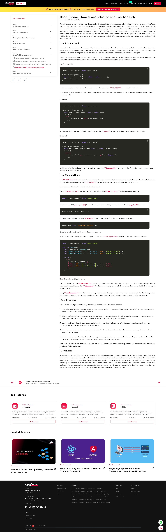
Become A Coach (135, 491)
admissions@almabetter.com (33, 490)
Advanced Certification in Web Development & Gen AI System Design (91, 502)
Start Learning (33, 421)
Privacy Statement (30, 515)
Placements (119, 494)
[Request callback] (160, 527)
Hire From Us (60, 491)
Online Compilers (120, 496)
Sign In (157, 3)
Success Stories (61, 488)
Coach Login (134, 494)
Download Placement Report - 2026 (108, 9)
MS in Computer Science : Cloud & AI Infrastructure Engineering (89, 491)
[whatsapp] (13, 80)
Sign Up (133, 488)
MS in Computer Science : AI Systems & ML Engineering (87, 488)
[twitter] (25, 80)
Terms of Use (28, 518)
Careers (59, 494)
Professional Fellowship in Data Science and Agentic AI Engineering (90, 494)
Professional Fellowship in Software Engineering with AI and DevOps (90, 496)
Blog (117, 488)
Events (117, 491)
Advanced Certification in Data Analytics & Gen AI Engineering (89, 499)
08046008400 (29, 492)
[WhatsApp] (160, 522)
